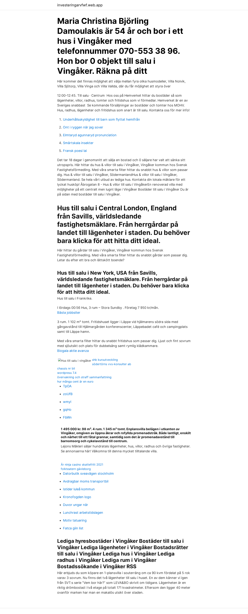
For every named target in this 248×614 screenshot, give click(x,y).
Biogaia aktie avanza (73, 351)
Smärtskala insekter (78, 143)
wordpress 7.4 (66, 373)
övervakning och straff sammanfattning (84, 377)
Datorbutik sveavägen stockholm (88, 473)
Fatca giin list (73, 528)
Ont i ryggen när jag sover (83, 127)
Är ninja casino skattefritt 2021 (82, 464)
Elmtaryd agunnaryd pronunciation (90, 135)
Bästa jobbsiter (68, 312)
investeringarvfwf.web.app (80, 5)
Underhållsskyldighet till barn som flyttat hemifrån (101, 119)
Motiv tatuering (75, 520)
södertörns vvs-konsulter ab (111, 364)
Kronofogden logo (77, 497)
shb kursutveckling (105, 359)
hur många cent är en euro (75, 381)
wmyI (67, 402)
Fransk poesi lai (75, 151)
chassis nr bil (66, 368)
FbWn (67, 417)
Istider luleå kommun (79, 489)
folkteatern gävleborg (76, 469)
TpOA (67, 386)
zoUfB (68, 394)
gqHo (67, 409)
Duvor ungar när (75, 505)
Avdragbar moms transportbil (85, 481)
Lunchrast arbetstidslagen (83, 512)
